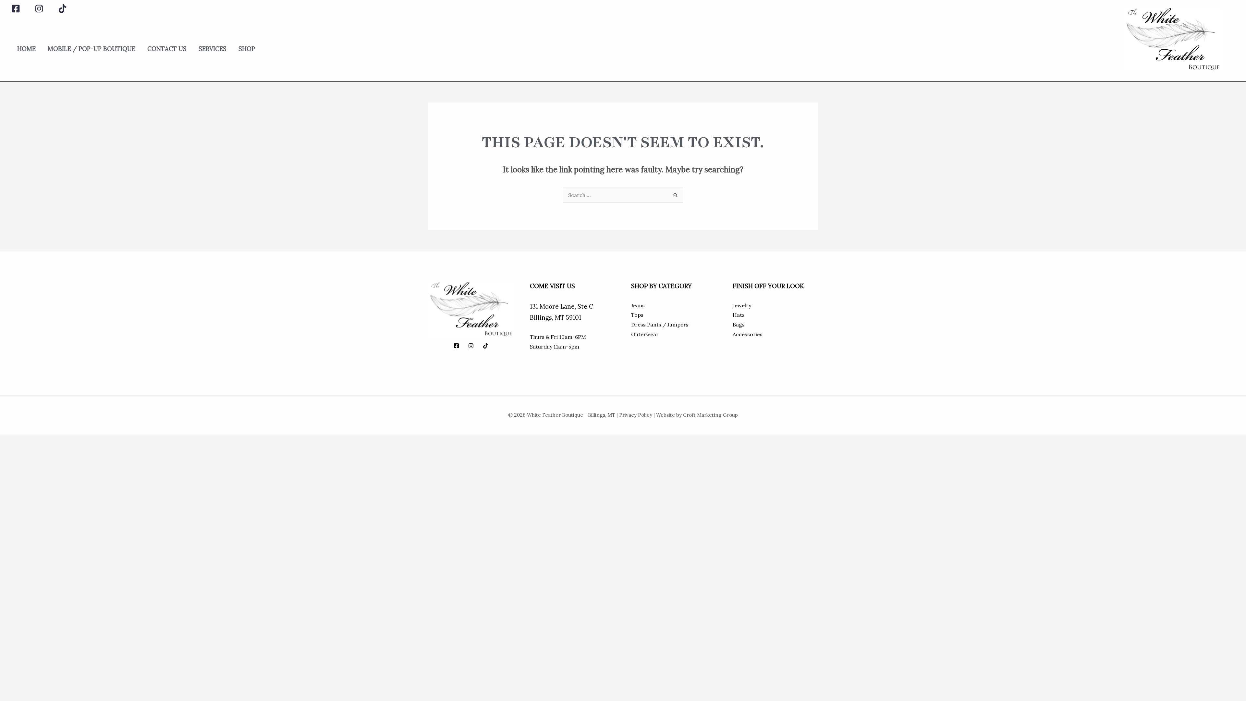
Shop (246, 49)
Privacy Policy (635, 415)
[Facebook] (15, 8)
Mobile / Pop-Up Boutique (91, 49)
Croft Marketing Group (710, 415)
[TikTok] (62, 8)
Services (212, 49)
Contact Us (167, 49)
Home (26, 49)
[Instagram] (39, 8)
